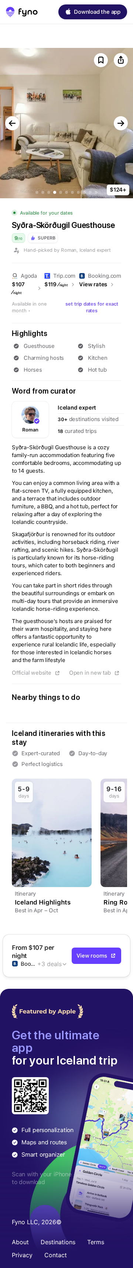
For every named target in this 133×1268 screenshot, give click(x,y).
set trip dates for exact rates (91, 307)
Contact (55, 1255)
